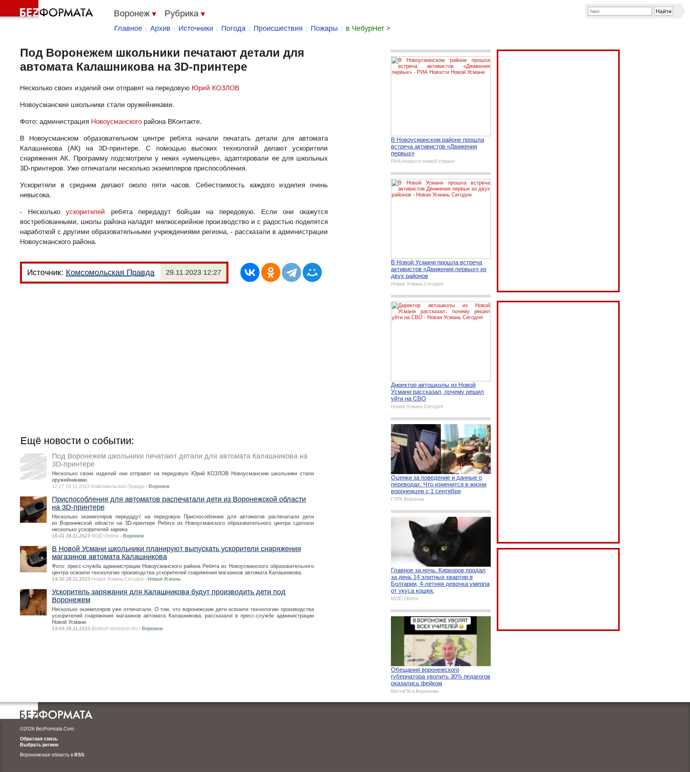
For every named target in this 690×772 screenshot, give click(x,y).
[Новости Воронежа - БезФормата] (48, 10)
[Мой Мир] (312, 272)
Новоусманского (116, 121)
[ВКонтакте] (250, 272)
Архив (160, 28)
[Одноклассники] (270, 272)
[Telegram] (291, 272)
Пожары (324, 28)
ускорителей (85, 212)
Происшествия (278, 28)
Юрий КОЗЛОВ (215, 88)
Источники (195, 28)
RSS (79, 755)
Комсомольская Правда (110, 272)
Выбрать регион (39, 745)
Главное (128, 28)
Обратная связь (39, 739)
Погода (233, 28)
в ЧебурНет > (368, 28)
